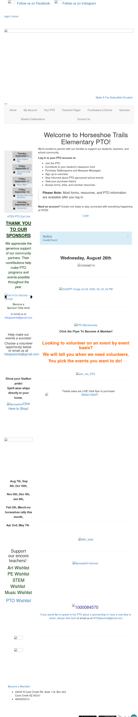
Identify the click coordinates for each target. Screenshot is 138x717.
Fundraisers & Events (100, 110)
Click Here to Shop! (19, 406)
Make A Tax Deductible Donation (114, 97)
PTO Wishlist (18, 600)
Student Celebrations (33, 119)
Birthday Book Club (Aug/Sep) (25, 196)
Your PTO (49, 110)
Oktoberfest (22, 208)
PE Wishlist (18, 573)
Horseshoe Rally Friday (23, 173)
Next (32, 297)
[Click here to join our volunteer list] (85, 373)
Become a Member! (19, 686)
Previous (5, 297)
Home (13, 110)
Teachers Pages (71, 110)
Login (86, 215)
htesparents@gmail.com (18, 317)
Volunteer (124, 110)
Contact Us (83, 119)
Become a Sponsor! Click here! (18, 306)
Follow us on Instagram (79, 3)
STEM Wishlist (17, 583)
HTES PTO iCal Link (18, 216)
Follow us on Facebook (33, 3)
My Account (30, 110)
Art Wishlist (18, 567)
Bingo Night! (22, 184)
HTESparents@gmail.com (108, 618)
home (15, 16)
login (7, 16)
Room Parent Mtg (22, 160)
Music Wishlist (18, 592)
